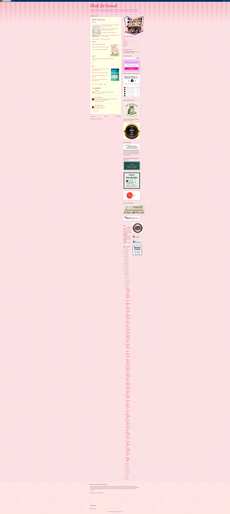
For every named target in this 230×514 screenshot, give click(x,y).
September (127, 281)
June (126, 463)
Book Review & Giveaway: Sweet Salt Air (127, 355)
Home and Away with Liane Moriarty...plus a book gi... (127, 317)
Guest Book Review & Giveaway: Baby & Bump (127, 459)
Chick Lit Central (103, 5)
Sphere (98, 70)
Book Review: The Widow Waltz (127, 311)
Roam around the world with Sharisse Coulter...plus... (127, 347)
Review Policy (125, 42)
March (127, 469)
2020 (126, 259)
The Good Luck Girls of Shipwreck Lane (109, 24)
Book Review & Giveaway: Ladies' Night (127, 428)
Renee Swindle (113, 28)
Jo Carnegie (100, 72)
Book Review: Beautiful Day (127, 304)
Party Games (94, 72)
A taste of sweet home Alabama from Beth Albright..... (127, 290)
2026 (126, 248)
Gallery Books (108, 39)
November (127, 277)
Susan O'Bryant (97, 97)
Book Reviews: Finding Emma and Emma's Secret (127, 416)
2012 (126, 475)
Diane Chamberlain (102, 75)
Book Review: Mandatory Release (127, 384)
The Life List (94, 79)
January (127, 472)
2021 (126, 258)
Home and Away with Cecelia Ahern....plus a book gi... (128, 374)
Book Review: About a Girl (128, 365)
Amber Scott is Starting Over (97, 49)
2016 (126, 267)
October (127, 280)
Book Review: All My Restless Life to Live (128, 369)
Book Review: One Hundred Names (127, 380)
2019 (126, 261)
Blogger (121, 511)
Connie (96, 90)
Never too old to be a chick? (127, 411)
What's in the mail (127, 351)
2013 (126, 272)
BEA (124, 227)
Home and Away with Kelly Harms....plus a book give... (127, 406)
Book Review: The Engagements (127, 438)
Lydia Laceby (113, 32)
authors (129, 227)
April (127, 467)
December (127, 274)
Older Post (118, 116)
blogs (130, 229)
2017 (126, 265)
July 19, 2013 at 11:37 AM (99, 93)
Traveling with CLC (127, 301)
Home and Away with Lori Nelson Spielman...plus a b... (127, 449)
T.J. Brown (101, 39)
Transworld (106, 72)
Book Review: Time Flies (127, 332)
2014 (126, 271)
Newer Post (93, 116)
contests (125, 234)
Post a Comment (96, 110)
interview (128, 237)
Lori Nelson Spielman (101, 79)
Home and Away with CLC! (127, 341)
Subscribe (131, 68)
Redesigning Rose (105, 32)
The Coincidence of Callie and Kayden (98, 68)
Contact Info (125, 44)
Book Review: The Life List (127, 454)
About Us (125, 41)
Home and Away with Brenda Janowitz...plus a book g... (127, 296)
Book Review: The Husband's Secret (127, 323)
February (127, 470)
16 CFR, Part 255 (110, 488)
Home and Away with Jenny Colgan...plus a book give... (127, 444)
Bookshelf (125, 46)
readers (128, 239)
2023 (126, 254)
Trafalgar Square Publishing (100, 44)
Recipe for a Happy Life (106, 35)
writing (129, 242)
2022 (126, 256)
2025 (126, 250)
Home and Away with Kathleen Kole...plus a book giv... (127, 336)
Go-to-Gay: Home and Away (127, 401)
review (125, 240)
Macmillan (94, 76)
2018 (126, 263)
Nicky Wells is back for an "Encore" (127, 387)
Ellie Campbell (107, 58)
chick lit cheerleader (127, 232)
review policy (125, 52)
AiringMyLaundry (98, 105)
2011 (126, 476)
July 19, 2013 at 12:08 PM (99, 101)
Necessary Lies (94, 75)
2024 (126, 252)
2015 (126, 269)
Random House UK (95, 80)
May (126, 465)
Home (105, 116)
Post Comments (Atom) (99, 118)
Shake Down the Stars (105, 28)
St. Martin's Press (109, 26)
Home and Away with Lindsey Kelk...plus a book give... (127, 361)
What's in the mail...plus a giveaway (127, 433)
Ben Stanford (131, 36)
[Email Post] (105, 84)
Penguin (103, 30)
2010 (126, 478)
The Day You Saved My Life (96, 46)
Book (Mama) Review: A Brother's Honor (127, 392)
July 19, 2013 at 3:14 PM (99, 108)
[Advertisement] (94, 499)
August (127, 284)
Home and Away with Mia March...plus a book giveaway (127, 423)
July (126, 286)
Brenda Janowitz (114, 35)
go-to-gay (129, 236)
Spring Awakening (95, 39)
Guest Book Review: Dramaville (127, 308)
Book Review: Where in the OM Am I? (127, 397)
